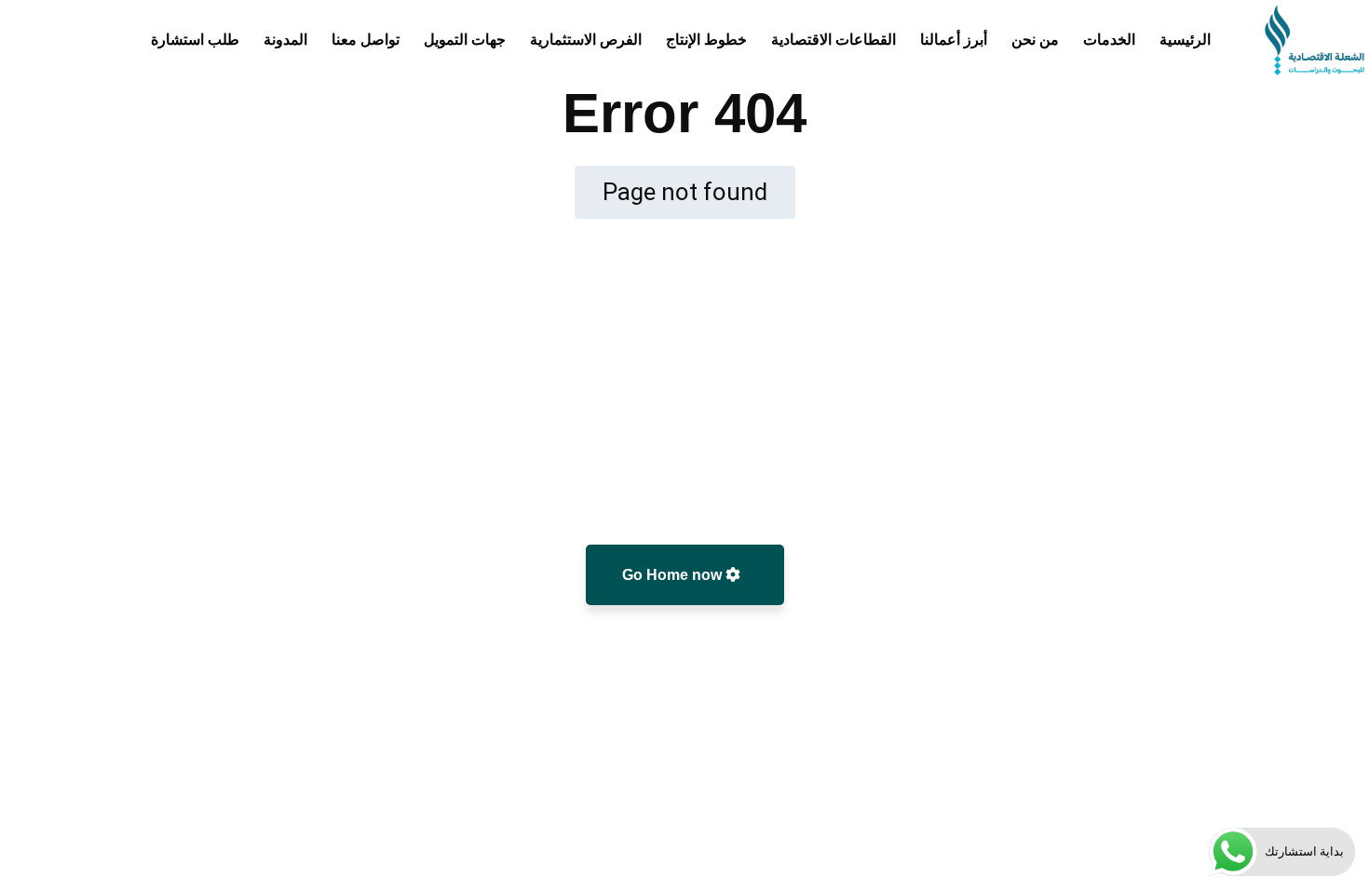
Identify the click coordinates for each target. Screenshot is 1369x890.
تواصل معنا (366, 39)
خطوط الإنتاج (706, 39)
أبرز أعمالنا (953, 39)
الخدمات (1109, 39)
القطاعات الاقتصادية (833, 39)
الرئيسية (1185, 39)
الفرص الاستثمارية (586, 39)
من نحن (1035, 39)
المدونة (285, 39)
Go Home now (673, 575)
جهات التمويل (465, 39)
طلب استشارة (195, 39)
